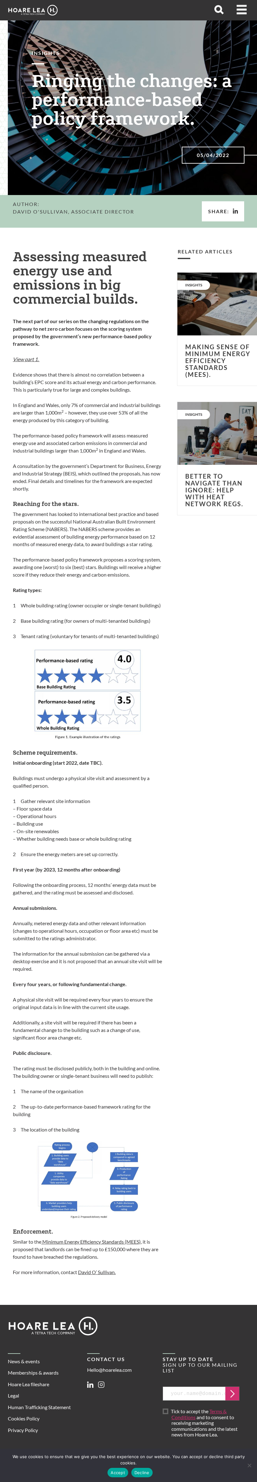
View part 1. (26, 359)
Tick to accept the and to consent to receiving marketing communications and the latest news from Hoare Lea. (204, 1423)
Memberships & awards (33, 1373)
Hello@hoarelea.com (109, 1370)
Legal (13, 1395)
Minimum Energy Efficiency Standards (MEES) (91, 1242)
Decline (141, 1472)
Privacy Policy (23, 1430)
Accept (118, 1472)
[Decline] (249, 1465)
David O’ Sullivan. (97, 1272)
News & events (24, 1361)
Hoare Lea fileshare (28, 1384)
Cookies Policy (23, 1418)
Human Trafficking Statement (39, 1407)
